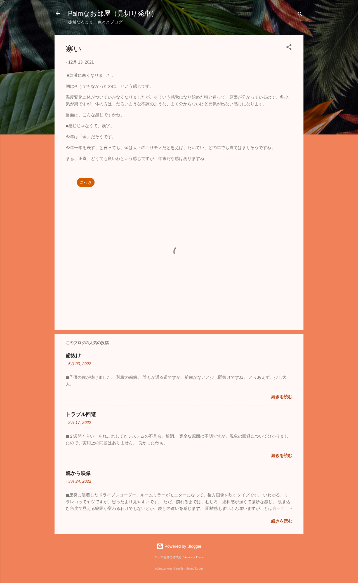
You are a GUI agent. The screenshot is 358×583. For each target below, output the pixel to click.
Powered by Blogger (182, 546)
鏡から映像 (78, 473)
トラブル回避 (81, 414)
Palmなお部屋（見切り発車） (113, 13)
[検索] (300, 15)
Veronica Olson (193, 557)
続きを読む (281, 396)
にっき (85, 182)
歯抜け (73, 355)
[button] (289, 48)
